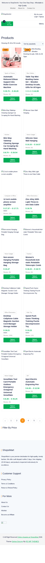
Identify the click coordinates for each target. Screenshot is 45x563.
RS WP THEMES (32, 541)
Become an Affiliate (7, 515)
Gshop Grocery (17, 541)
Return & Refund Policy (9, 488)
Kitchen (7, 134)
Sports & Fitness (10, 73)
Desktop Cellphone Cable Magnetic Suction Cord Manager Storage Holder (11, 321)
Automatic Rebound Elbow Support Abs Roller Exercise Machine (10, 82)
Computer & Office (10, 196)
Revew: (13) (30, 335)
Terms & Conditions (8, 484)
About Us (21, 8)
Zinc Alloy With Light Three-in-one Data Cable (32, 202)
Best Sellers (30, 73)
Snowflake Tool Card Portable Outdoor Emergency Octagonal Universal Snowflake (10, 387)
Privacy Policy (6, 479)
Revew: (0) (7, 94)
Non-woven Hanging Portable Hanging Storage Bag (11, 261)
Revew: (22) (7, 213)
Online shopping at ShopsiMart (28, 537)
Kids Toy (29, 312)
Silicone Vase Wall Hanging (32, 139)
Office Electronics (32, 196)
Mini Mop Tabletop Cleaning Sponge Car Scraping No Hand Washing (11, 143)
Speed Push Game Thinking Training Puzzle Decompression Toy (33, 321)
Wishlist (12, 8)
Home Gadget (31, 134)
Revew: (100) (7, 335)
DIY (28, 376)
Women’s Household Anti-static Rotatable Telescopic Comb (33, 261)
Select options (12, 98)
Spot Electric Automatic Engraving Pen (32, 381)
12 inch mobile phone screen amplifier (10, 202)
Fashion (29, 254)
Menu (41, 24)
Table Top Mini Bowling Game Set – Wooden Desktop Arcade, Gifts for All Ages (33, 82)
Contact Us (31, 8)
